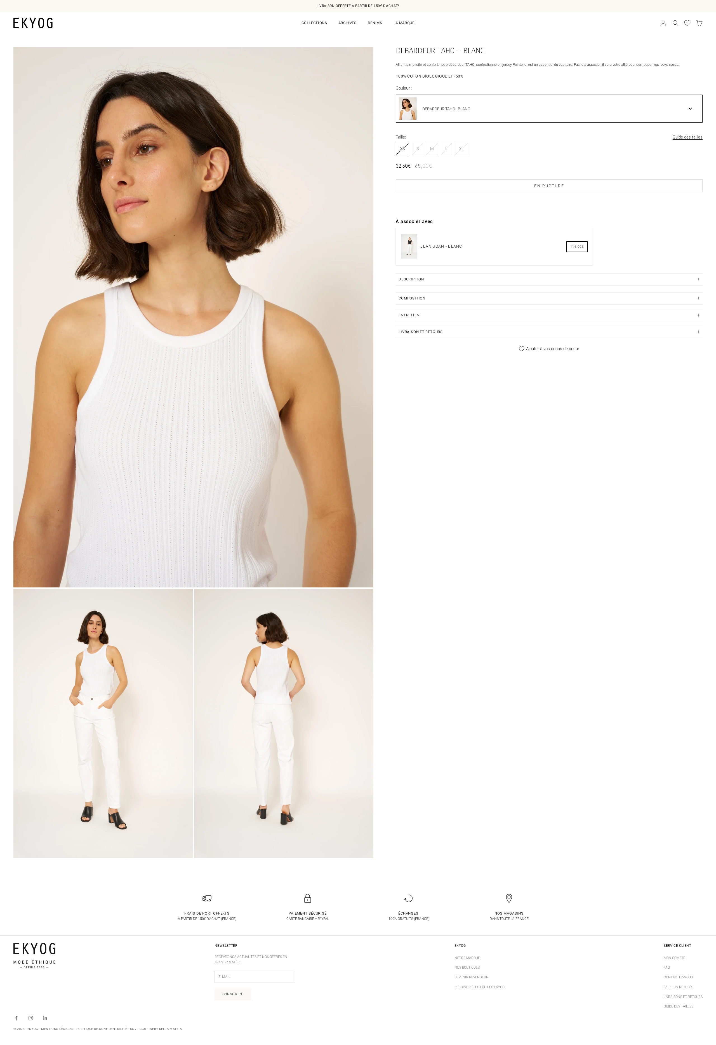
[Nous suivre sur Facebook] (16, 1018)
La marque (404, 23)
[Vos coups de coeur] (687, 23)
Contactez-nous (678, 977)
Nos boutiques (467, 967)
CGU (143, 1029)
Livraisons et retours (683, 997)
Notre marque (467, 958)
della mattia (170, 1029)
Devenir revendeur (471, 977)
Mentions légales (57, 1029)
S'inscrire (233, 994)
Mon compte (674, 958)
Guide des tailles (688, 137)
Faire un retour (678, 987)
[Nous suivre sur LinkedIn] (45, 1018)
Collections (314, 23)
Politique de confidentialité (101, 1029)
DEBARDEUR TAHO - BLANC (446, 109)
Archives (347, 23)
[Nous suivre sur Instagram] (31, 1018)
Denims (375, 23)
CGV (133, 1029)
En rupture (549, 185)
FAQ (667, 967)
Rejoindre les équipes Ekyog (479, 987)
